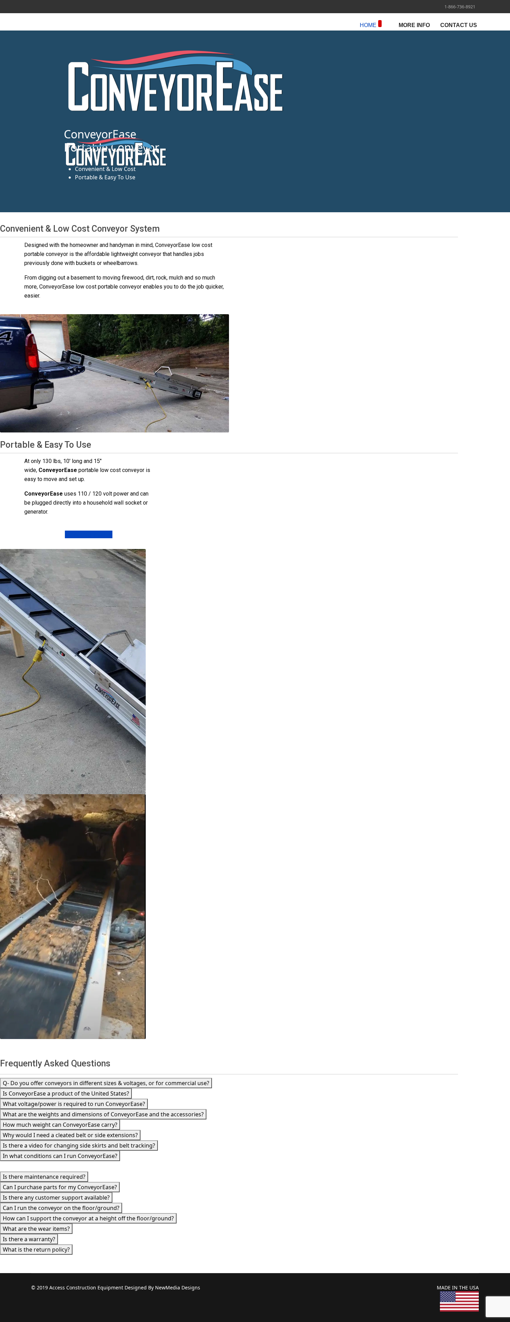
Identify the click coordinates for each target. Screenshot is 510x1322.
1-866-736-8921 (459, 7)
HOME (368, 25)
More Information (88, 534)
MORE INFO (414, 25)
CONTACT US (458, 25)
